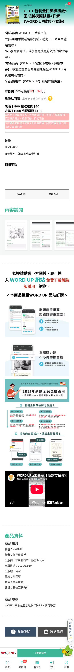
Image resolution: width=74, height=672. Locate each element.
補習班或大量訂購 (28, 153)
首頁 (7, 667)
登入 (52, 667)
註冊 (66, 667)
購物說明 (10, 153)
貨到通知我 (40, 653)
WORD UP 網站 (27, 280)
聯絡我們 (56, 631)
